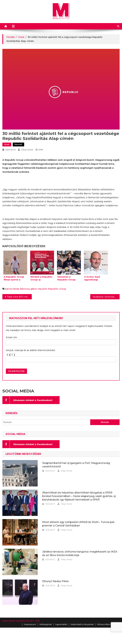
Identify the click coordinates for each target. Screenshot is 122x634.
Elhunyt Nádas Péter (55, 581)
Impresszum (30, 624)
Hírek (6, 144)
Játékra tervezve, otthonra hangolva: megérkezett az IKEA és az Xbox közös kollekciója (79, 553)
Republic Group (57, 288)
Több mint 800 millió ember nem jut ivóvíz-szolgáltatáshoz (19, 296)
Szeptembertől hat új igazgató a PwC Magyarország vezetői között (76, 464)
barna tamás (12, 288)
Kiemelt (18, 144)
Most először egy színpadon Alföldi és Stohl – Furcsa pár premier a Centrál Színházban (78, 524)
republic (42, 288)
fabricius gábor (28, 288)
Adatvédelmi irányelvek (82, 624)
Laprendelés (61, 624)
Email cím (11, 337)
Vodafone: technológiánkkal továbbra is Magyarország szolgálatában (106, 296)
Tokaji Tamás (27, 149)
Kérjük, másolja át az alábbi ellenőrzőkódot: (30, 350)
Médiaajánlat (46, 624)
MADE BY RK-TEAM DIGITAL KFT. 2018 (21, 621)
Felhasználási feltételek (108, 624)
